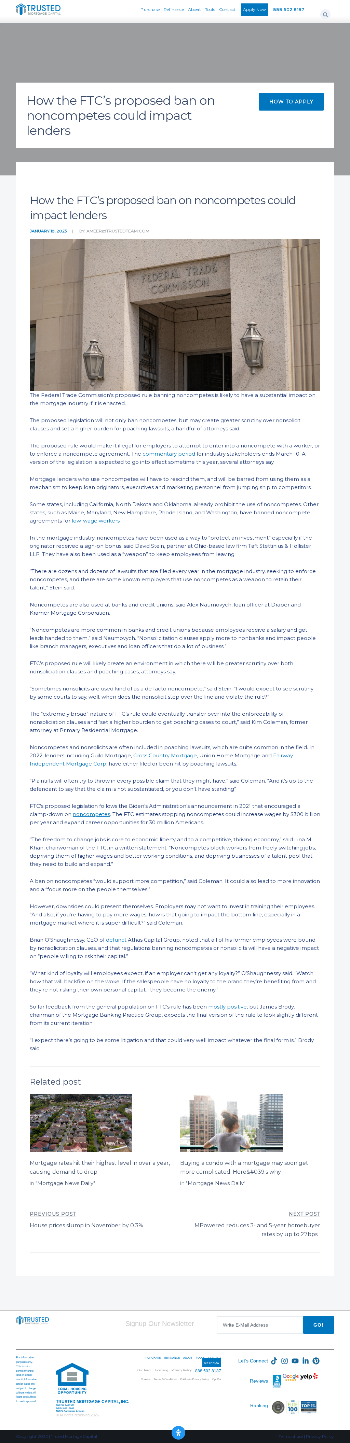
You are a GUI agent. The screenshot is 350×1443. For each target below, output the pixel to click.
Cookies (145, 1379)
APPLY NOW (211, 1363)
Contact (227, 9)
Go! (318, 1325)
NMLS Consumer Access (70, 1411)
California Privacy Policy (194, 1379)
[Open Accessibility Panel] (178, 1433)
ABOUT (187, 1357)
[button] (325, 14)
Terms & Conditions (165, 1379)
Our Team (144, 1370)
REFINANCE (172, 1357)
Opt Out (216, 1379)
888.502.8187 (289, 9)
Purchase (150, 9)
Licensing (161, 1370)
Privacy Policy (182, 1370)
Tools (210, 9)
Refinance (174, 9)
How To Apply (291, 102)
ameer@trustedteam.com (117, 230)
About (194, 9)
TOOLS (200, 1357)
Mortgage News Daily (65, 1183)
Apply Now (254, 9)
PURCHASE (153, 1357)
